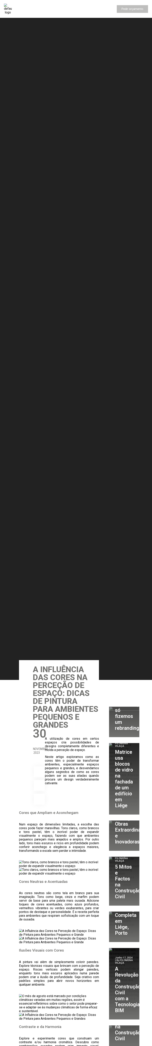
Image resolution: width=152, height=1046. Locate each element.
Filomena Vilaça (121, 744)
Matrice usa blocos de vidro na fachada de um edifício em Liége (124, 778)
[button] (23, 9)
